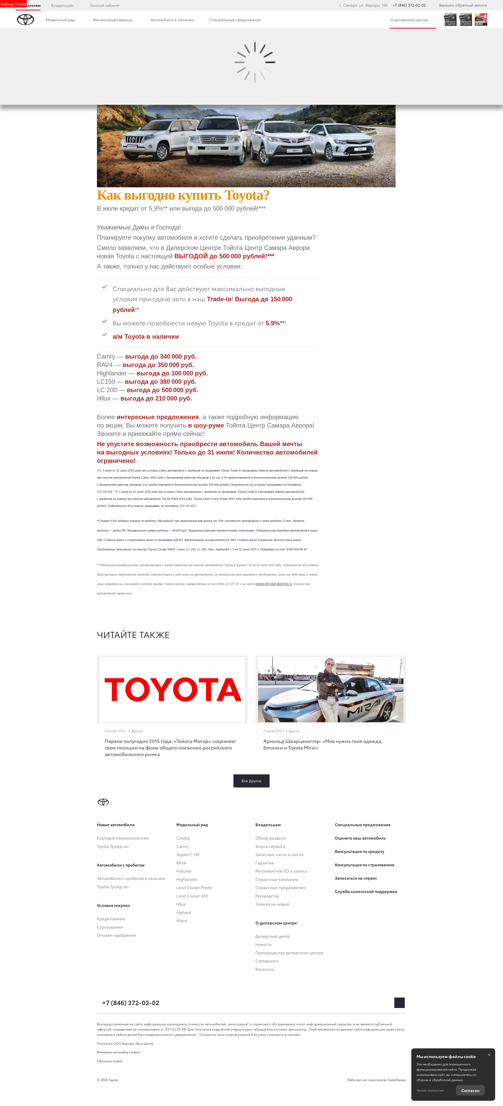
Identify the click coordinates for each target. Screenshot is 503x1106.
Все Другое (251, 780)
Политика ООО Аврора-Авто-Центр (125, 1043)
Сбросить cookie (109, 1061)
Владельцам (62, 5)
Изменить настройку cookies (118, 1052)
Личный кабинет (105, 5)
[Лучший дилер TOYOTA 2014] (450, 19)
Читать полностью (430, 1090)
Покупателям (28, 5)
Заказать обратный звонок (463, 5)
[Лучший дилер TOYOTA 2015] (465, 19)
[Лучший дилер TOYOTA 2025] (481, 19)
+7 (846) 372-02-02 (409, 5)
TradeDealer (396, 1079)
